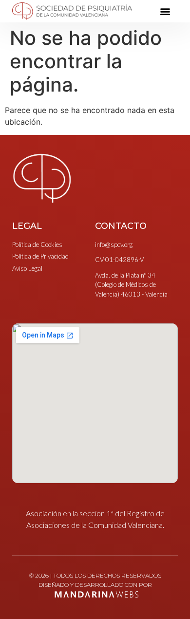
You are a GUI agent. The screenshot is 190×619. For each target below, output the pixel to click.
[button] (165, 11)
